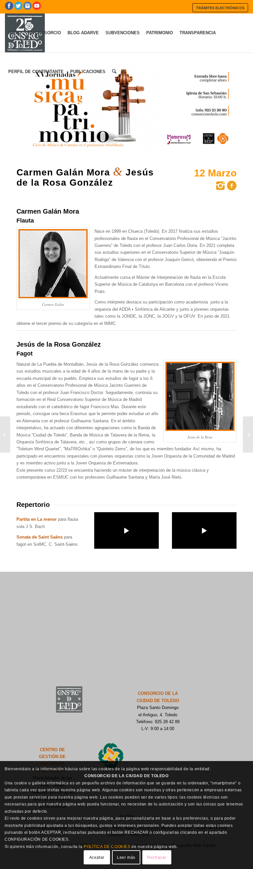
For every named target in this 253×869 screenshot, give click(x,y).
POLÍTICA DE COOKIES (107, 846)
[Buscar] (114, 71)
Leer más (126, 857)
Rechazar (156, 857)
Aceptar (96, 857)
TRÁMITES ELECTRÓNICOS (220, 8)
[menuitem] (220, 7)
